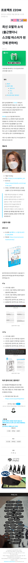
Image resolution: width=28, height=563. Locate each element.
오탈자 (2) (7, 528)
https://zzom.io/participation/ (14, 399)
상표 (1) (21, 537)
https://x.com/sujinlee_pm (16, 178)
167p (11, 93)
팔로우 (18, 404)
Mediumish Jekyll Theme (9, 561)
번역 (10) (16, 508)
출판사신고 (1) (21, 525)
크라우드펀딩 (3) (9, 505)
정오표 (4, 116)
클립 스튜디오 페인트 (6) (14, 543)
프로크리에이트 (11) (10, 522)
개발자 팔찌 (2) (14, 516)
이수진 (15, 103)
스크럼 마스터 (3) (9, 531)
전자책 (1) (12, 537)
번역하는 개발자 (12, 404)
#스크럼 (8, 441)
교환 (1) (16, 534)
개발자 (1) (7, 516)
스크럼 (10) (13, 510)
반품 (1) (11, 534)
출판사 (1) (13, 528)
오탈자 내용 (10, 86)
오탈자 (18, 431)
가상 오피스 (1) (19, 522)
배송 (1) (6, 534)
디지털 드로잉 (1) (8, 508)
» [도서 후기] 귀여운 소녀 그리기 (10, 425)
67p (11, 91)
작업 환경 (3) (18, 502)
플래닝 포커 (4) (10, 513)
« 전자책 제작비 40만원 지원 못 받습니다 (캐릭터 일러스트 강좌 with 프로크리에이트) (13, 421)
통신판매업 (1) (13, 525)
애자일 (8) (7, 510)
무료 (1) (21, 534)
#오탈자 (19, 441)
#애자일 (13, 441)
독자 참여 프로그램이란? (13, 95)
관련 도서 (12, 88)
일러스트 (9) (16, 519)
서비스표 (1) (9, 540)
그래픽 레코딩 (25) (10, 502)
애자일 (13, 431)
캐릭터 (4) (11, 519)
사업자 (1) (6, 525)
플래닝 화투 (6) (20, 510)
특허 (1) (17, 537)
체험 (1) (6, 537)
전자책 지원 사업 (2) (18, 531)
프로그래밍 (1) (18, 513)
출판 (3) (21, 508)
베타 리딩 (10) (20, 528)
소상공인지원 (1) (17, 540)
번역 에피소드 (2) (18, 505)
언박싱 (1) (21, 516)
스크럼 (8, 431)
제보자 (8, 84)
